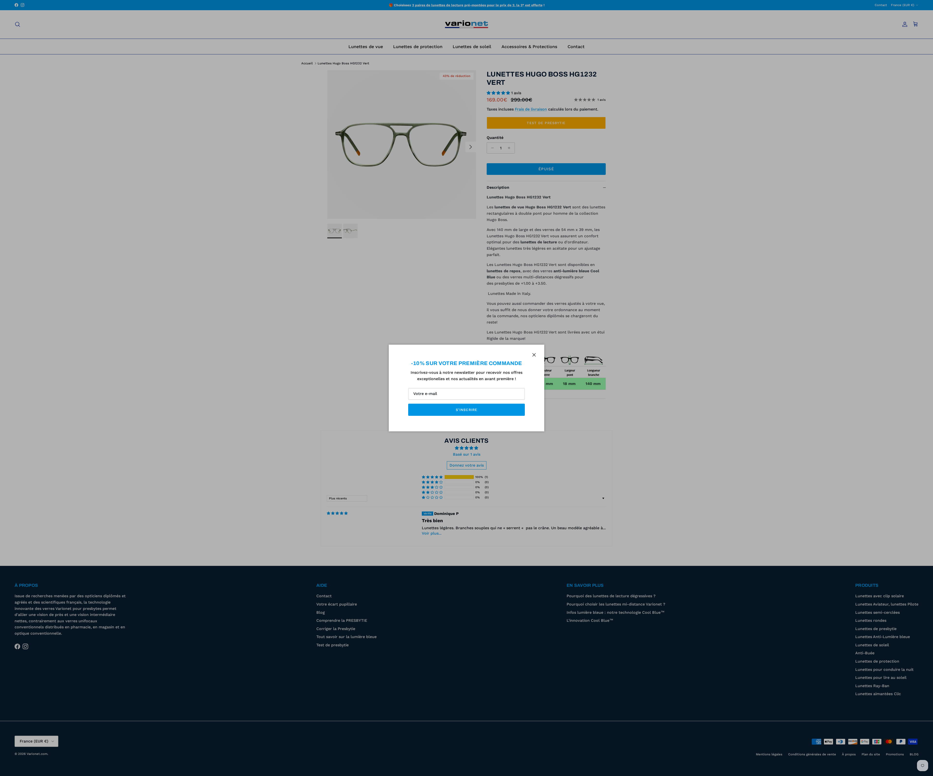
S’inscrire (466, 410)
